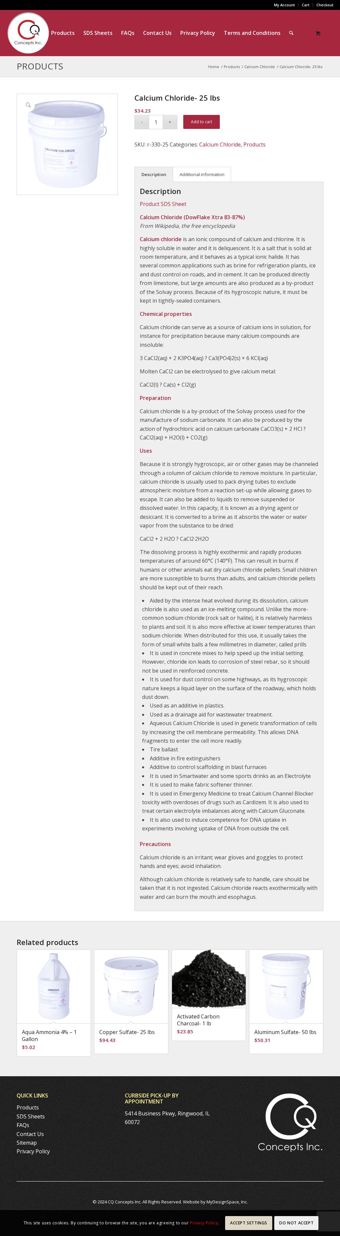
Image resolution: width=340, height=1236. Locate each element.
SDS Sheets (31, 1116)
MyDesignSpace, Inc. (227, 1202)
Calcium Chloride (220, 144)
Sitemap (27, 1142)
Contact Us (30, 1134)
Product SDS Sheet (163, 204)
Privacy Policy (33, 1151)
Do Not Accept (296, 1223)
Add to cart (201, 122)
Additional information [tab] (202, 174)
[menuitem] (284, 5)
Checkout (324, 4)
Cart (305, 4)
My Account (284, 4)
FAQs (23, 1125)
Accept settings (248, 1223)
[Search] (291, 33)
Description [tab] (153, 174)
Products (40, 66)
